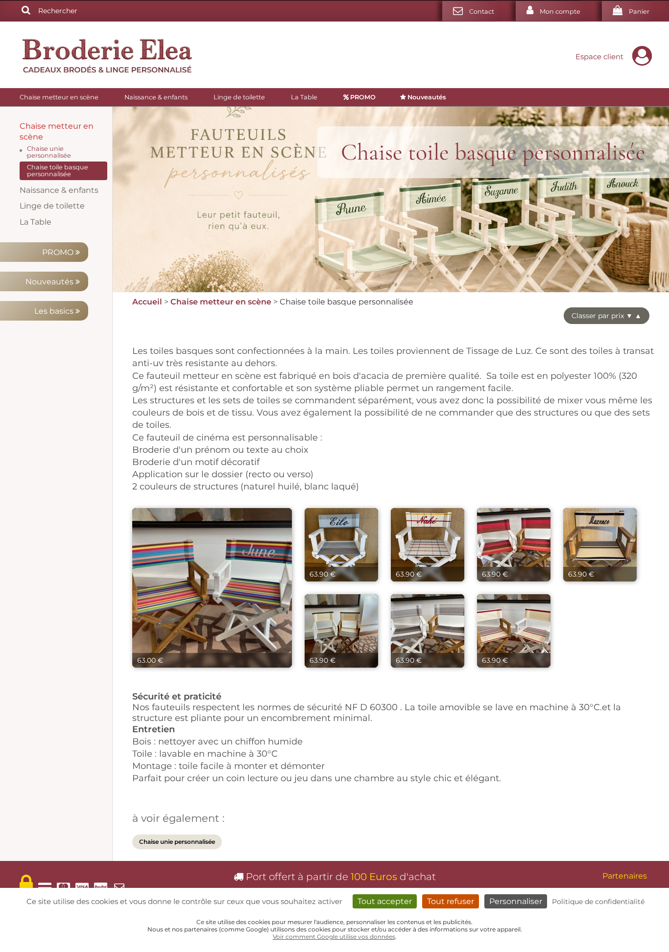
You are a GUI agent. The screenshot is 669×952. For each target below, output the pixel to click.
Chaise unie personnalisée (49, 152)
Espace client (599, 56)
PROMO (58, 252)
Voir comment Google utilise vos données (334, 936)
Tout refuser (450, 901)
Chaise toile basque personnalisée (57, 170)
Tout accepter (385, 901)
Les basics (54, 311)
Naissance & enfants (156, 97)
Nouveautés (50, 281)
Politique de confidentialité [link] (598, 901)
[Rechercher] (26, 11)
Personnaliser (515, 901)
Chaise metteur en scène (59, 97)
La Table (304, 97)
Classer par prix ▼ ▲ (607, 315)
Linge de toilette (239, 97)
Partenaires (624, 876)
